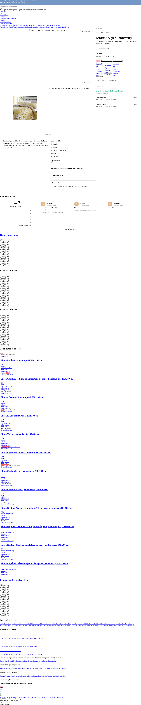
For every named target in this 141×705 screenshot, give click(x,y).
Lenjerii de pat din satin (58, 625)
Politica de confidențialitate (19, 697)
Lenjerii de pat (40, 27)
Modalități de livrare (21, 668)
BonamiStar (62, 676)
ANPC (33, 697)
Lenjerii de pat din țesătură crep (126, 625)
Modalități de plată (43, 668)
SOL (29, 697)
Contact (2, 676)
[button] (112, 87)
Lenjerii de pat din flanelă (73, 625)
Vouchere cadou (9, 676)
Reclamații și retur (32, 668)
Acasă (2, 27)
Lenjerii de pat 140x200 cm (83, 624)
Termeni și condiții (5, 697)
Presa (45, 676)
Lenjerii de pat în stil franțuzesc (65, 624)
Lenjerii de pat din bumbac (43, 625)
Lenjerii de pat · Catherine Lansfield (20, 624)
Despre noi (17, 676)
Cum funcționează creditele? (58, 668)
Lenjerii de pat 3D (8, 625)
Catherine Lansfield (36, 624)
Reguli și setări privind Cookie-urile (52, 697)
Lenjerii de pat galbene (49, 624)
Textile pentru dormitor (20, 27)
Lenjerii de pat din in (87, 625)
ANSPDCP (38, 697)
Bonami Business (38, 676)
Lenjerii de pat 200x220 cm (117, 624)
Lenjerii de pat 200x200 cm (100, 624)
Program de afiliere (52, 676)
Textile (11, 27)
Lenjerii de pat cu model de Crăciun (24, 625)
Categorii (6, 27)
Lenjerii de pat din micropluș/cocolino (105, 625)
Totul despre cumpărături (7, 668)
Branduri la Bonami (27, 676)
